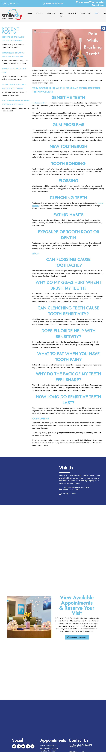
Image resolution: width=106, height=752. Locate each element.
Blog (96, 13)
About (38, 13)
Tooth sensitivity (38, 103)
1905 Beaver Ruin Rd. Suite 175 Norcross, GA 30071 (76, 489)
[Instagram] (32, 746)
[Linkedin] (28, 746)
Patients (50, 13)
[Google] (19, 746)
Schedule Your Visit (54, 3)
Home (29, 13)
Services (71, 13)
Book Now (62, 14)
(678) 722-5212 (11, 3)
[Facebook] (14, 746)
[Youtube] (23, 746)
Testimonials (86, 13)
